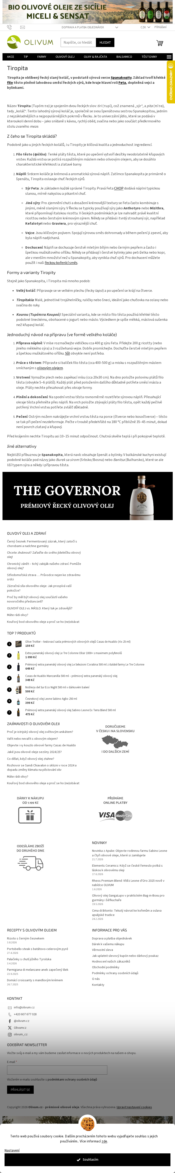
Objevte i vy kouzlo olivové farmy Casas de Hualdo (41, 745)
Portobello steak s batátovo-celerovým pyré (37, 949)
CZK (144, 27)
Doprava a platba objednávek (83, 27)
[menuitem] (11, 56)
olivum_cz (21, 1034)
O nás (96, 979)
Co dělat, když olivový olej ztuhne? (30, 759)
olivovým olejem (50, 368)
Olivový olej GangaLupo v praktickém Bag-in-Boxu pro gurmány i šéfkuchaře (128, 898)
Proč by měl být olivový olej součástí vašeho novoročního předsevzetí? (37, 599)
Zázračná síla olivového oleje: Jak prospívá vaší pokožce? (39, 588)
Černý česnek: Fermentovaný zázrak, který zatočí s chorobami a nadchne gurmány (42, 543)
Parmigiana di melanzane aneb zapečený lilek (37, 970)
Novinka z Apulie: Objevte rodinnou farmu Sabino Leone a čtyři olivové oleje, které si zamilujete (129, 853)
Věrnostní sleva (102, 950)
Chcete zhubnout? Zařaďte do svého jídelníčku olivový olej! (44, 555)
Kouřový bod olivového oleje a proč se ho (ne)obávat (43, 622)
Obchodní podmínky (105, 967)
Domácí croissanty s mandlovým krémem (35, 980)
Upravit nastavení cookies (134, 1107)
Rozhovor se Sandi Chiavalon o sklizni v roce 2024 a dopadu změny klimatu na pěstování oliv (42, 767)
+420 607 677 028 (25, 1014)
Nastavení (12, 1150)
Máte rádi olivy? (17, 615)
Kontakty (98, 985)
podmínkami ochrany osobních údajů (72, 1079)
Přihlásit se (20, 1089)
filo (10, 82)
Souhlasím (90, 1159)
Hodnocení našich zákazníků (111, 961)
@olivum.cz (21, 1021)
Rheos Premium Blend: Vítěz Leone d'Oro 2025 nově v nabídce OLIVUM (128, 883)
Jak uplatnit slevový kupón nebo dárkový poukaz (125, 956)
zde (104, 1141)
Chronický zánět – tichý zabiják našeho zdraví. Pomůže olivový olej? (44, 566)
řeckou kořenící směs (61, 262)
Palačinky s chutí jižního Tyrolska (29, 959)
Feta (122, 82)
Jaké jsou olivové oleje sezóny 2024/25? (34, 752)
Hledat (105, 42)
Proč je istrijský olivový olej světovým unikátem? (40, 732)
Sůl (67, 353)
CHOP (119, 188)
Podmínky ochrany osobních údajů (115, 973)
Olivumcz (20, 1028)
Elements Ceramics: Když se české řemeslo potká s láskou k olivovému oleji (127, 868)
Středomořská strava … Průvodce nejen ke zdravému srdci (43, 577)
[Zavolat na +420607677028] (14, 27)
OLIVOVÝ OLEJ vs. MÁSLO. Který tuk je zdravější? (39, 608)
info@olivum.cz (24, 1007)
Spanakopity (121, 77)
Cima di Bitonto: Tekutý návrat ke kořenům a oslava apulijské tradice (127, 913)
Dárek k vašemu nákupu (108, 944)
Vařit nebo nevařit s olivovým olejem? (32, 739)
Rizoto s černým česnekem (25, 938)
